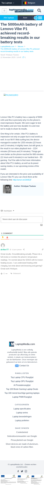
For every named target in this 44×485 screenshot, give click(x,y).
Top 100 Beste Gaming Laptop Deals (22, 389)
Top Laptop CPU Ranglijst (22, 377)
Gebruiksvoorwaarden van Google (22, 436)
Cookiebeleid (22, 432)
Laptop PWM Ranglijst (22, 397)
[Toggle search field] (39, 10)
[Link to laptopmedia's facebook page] (18, 471)
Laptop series (22, 413)
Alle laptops (9, 18)
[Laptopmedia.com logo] (21, 10)
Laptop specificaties (22, 409)
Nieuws (20, 46)
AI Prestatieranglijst (22, 385)
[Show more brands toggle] (40, 17)
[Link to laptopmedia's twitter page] (22, 471)
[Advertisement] (22, 75)
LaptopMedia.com (7, 46)
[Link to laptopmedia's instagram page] (26, 471)
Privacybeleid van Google (22, 440)
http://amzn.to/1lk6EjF (22, 180)
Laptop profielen (22, 420)
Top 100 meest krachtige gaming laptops (22, 393)
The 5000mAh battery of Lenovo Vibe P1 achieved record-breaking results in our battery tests (19, 50)
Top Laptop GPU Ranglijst (22, 381)
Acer (25, 18)
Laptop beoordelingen (22, 417)
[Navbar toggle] (4, 10)
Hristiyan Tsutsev (12, 55)
